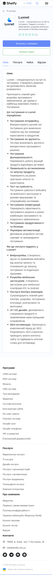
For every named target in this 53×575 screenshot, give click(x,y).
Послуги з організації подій (16, 469)
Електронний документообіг (17, 439)
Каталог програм (11, 520)
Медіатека (8, 501)
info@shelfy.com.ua (16, 548)
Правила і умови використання (18, 505)
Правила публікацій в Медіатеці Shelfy (22, 515)
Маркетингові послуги (14, 454)
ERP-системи (9, 379)
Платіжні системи (11, 419)
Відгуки (6, 530)
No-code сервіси (11, 414)
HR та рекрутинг (11, 434)
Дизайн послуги (10, 464)
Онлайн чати (9, 424)
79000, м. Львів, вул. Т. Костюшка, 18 (25, 542)
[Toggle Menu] (46, 3)
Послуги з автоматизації (15, 474)
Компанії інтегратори (13, 489)
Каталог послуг (10, 525)
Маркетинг (8, 399)
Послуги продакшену (13, 479)
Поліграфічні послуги (13, 484)
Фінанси (7, 384)
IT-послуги (11, 11)
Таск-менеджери (11, 394)
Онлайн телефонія (12, 429)
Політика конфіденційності (16, 510)
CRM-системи (10, 374)
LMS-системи (9, 389)
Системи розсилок (12, 404)
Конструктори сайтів (13, 409)
